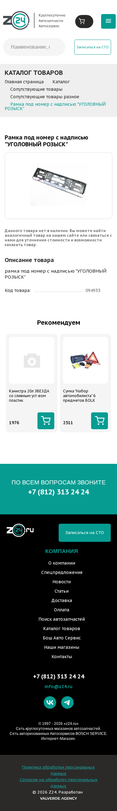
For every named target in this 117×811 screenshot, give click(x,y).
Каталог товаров (61, 628)
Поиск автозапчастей (61, 619)
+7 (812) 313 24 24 (58, 491)
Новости (61, 582)
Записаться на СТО (93, 47)
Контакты (61, 656)
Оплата (61, 610)
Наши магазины (61, 647)
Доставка (61, 600)
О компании (61, 563)
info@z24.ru (58, 686)
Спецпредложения (61, 572)
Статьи (62, 591)
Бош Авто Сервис (62, 638)
